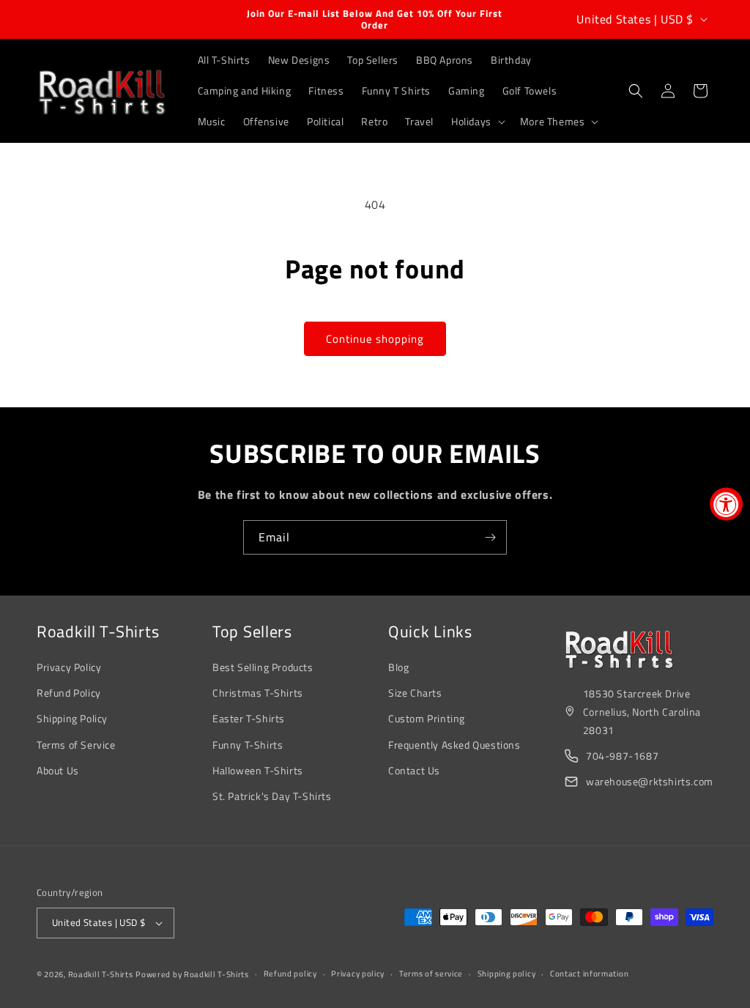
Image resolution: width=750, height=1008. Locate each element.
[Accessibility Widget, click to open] (726, 504)
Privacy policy (358, 973)
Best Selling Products (262, 667)
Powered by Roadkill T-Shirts (192, 974)
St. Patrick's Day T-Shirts (272, 796)
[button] (476, 121)
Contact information (589, 973)
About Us (58, 770)
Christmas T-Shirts (257, 692)
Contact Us (414, 770)
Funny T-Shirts (247, 744)
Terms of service (431, 973)
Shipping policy (507, 973)
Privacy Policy (69, 667)
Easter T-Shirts (248, 718)
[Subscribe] (490, 537)
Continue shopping (375, 338)
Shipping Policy (72, 718)
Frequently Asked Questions (454, 744)
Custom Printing (426, 718)
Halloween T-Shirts (257, 770)
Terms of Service (76, 744)
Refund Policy (69, 692)
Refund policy (290, 973)
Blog (398, 667)
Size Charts (415, 692)
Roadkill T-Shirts (100, 974)
